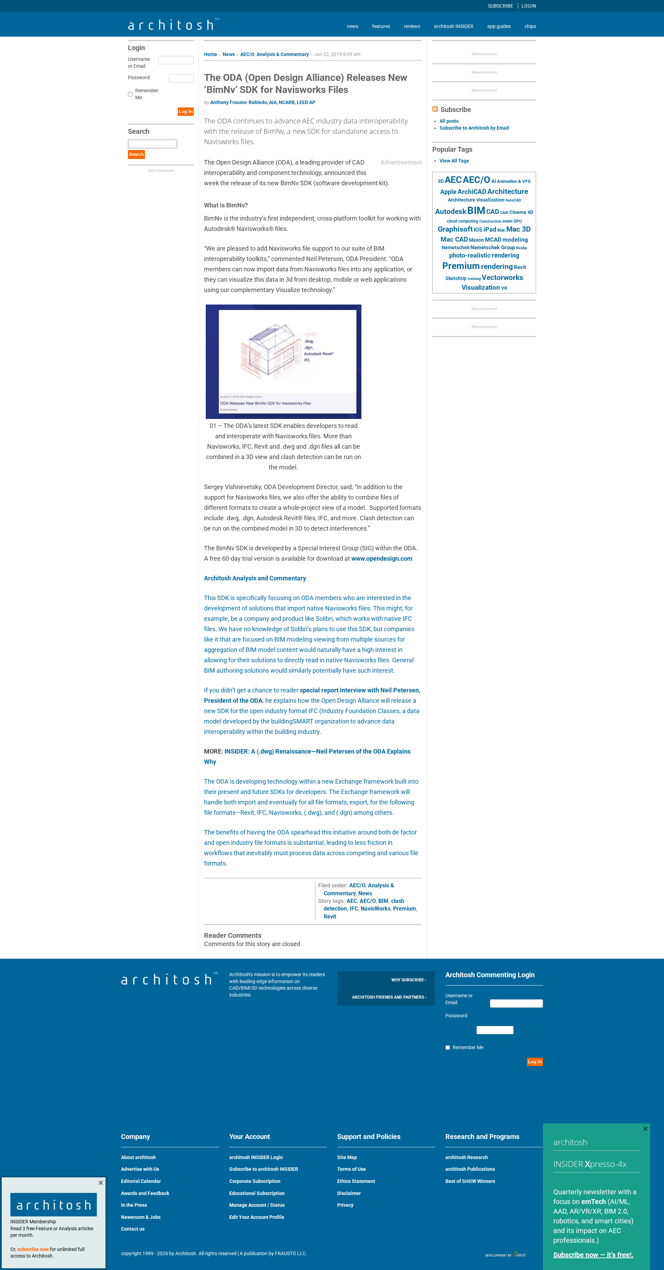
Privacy (345, 1205)
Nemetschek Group (492, 247)
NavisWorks (375, 908)
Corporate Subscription (254, 1181)
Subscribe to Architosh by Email (474, 128)
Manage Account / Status (257, 1205)
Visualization (481, 287)
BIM (383, 901)
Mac (501, 230)
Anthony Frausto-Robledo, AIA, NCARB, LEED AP (262, 102)
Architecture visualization (476, 200)
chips (530, 26)
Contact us (133, 1229)
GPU (518, 221)
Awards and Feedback (145, 1193)
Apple (448, 192)
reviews (412, 26)
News (229, 54)
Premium (404, 908)
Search (136, 154)
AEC (352, 901)
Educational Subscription (257, 1193)
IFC (354, 908)
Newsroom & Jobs (140, 1217)
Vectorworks (502, 277)
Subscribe (501, 6)
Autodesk (450, 211)
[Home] (174, 28)
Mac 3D (518, 229)
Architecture (507, 191)
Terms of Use (351, 1169)
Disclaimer (349, 1193)
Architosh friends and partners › (389, 997)
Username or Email (138, 62)
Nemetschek (455, 247)
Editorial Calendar (141, 1181)
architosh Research (466, 1157)
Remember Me (146, 94)
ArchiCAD (472, 192)
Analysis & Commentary (283, 54)
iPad (489, 229)
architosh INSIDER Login (256, 1157)
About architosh (138, 1157)
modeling (515, 239)
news (352, 26)
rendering (497, 266)
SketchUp (456, 278)
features (381, 26)
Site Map (347, 1157)
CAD (492, 212)
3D (441, 181)
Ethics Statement (356, 1181)
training (474, 278)
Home (210, 54)
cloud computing (462, 221)
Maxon (476, 240)
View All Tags (454, 161)
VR (504, 288)
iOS (478, 229)
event (507, 221)
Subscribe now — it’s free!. (593, 1255)
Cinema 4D (521, 212)
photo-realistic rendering (484, 255)
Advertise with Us (140, 1169)
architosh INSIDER (453, 26)
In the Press (134, 1205)
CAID (504, 213)
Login (529, 6)
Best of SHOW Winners (470, 1181)
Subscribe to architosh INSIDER (263, 1169)
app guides (499, 26)
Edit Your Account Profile (256, 1217)
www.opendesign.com (382, 558)
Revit (330, 916)
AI (493, 181)
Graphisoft (455, 229)
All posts (449, 121)
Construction (490, 221)
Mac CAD (454, 239)
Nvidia (521, 248)
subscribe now (33, 1249)
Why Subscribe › (408, 980)
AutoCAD (513, 200)
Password (138, 77)
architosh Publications (470, 1169)
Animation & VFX (514, 181)
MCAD (493, 239)
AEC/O (247, 54)
